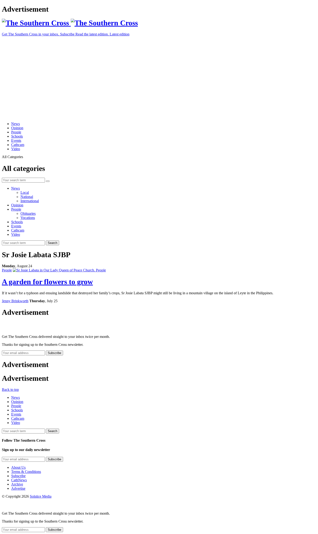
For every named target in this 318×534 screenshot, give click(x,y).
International (29, 201)
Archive (17, 484)
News (15, 124)
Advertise (18, 488)
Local (24, 192)
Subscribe (18, 476)
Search (52, 243)
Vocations (27, 218)
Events (16, 140)
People (16, 132)
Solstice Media (40, 496)
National (26, 197)
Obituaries (28, 213)
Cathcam (17, 145)
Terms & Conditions (26, 472)
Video (15, 149)
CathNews (19, 480)
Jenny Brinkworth (15, 301)
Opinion (17, 128)
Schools (17, 136)
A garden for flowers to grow (47, 281)
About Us (18, 467)
